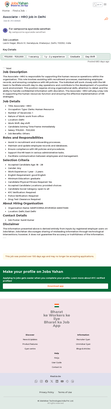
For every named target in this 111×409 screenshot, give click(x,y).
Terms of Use (65, 392)
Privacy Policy (46, 392)
